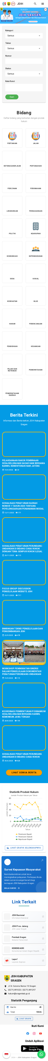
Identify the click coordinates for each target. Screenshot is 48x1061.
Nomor (8, 56)
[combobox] (24, 35)
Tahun (8, 43)
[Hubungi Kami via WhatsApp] (41, 1054)
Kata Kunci (10, 81)
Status (8, 68)
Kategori (9, 30)
